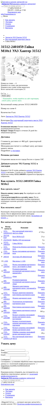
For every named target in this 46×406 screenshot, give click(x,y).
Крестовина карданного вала (24, 307)
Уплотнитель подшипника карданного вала (23, 302)
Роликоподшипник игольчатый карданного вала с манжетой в (24, 271)
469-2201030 (6, 307)
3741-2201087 (6, 333)
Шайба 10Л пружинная (21, 240)
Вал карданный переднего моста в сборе (23, 232)
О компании (10, 26)
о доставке (15, 150)
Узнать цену (6, 96)
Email (3, 355)
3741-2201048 (6, 252)
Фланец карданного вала (22, 298)
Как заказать (10, 20)
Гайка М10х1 (18, 243)
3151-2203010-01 (7, 232)
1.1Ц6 (5, 261)
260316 (6, 257)
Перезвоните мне (14, 12)
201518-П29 (6, 236)
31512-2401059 (6, 243)
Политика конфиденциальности (29, 404)
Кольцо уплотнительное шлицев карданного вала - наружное (22, 323)
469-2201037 (6, 302)
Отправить (5, 368)
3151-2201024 (6, 248)
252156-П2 (7, 240)
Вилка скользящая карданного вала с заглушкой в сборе (24, 265)
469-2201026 (6, 311)
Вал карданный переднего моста (17, 39)
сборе (15, 276)
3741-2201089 (6, 329)
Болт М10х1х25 (18, 236)
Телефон (4, 353)
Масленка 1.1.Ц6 (19, 261)
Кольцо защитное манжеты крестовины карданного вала (24, 294)
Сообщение (5, 359)
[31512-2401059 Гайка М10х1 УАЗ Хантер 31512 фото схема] (20, 81)
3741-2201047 (6, 265)
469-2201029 (6, 271)
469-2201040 (6, 288)
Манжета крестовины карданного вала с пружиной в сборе (24, 288)
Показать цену (41, 248)
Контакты (9, 28)
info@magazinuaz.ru (8, 14)
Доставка (8, 22)
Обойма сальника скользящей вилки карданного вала (24, 333)
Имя (2, 350)
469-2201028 (6, 282)
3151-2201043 (6, 294)
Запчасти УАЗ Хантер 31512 (16, 37)
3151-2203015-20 (7, 337)
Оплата (8, 24)
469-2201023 (6, 298)
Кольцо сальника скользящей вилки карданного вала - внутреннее (24, 317)
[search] (2, 380)
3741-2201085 (6, 323)
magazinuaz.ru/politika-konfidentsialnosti (15, 366)
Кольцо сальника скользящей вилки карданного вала (24, 329)
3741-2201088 (6, 317)
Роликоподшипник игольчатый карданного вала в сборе (24, 282)
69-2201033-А (7, 276)
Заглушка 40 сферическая (22, 257)
